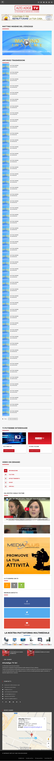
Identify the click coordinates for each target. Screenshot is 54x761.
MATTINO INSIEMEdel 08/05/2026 (14, 330)
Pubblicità (21, 758)
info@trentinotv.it (8, 689)
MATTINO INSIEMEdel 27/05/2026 (14, 242)
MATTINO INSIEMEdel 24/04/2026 (14, 391)
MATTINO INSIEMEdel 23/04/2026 (14, 398)
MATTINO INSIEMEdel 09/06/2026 (14, 188)
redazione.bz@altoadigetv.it (10, 698)
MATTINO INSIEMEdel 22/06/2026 (14, 127)
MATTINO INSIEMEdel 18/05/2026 (14, 290)
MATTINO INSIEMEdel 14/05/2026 (14, 303)
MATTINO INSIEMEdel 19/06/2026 (14, 134)
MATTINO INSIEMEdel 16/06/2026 (14, 154)
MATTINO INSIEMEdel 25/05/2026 (14, 256)
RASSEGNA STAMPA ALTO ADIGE (17, 652)
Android (21, 585)
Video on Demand (13, 418)
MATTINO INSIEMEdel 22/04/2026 (14, 405)
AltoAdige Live (27, 528)
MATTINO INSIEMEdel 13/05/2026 (14, 310)
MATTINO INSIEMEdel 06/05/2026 (14, 344)
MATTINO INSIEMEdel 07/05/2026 (14, 337)
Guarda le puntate (9, 450)
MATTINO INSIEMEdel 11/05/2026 (14, 324)
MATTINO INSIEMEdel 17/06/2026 (14, 147)
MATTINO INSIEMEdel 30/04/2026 (14, 364)
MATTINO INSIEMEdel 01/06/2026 (14, 222)
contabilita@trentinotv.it (9, 694)
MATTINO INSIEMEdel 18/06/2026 (14, 141)
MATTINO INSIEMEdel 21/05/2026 (14, 269)
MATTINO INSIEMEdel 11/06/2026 (14, 174)
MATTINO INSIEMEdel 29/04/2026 (14, 371)
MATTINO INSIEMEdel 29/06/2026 (14, 93)
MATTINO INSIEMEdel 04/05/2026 (14, 357)
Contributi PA (48, 758)
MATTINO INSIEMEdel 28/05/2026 (14, 235)
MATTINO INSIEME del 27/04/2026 (14, 384)
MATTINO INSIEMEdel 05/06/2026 (14, 202)
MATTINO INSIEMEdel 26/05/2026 (14, 249)
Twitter (27, 611)
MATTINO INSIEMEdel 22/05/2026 (14, 263)
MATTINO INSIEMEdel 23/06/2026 (14, 120)
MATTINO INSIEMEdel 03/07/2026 (14, 66)
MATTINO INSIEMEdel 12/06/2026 (14, 168)
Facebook (27, 600)
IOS (14, 585)
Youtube (27, 622)
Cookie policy (29, 758)
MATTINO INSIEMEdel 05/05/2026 (14, 351)
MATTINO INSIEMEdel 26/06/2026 (14, 100)
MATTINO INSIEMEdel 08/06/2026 (14, 195)
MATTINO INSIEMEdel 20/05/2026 (14, 276)
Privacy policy (39, 758)
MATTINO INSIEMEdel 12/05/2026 (14, 317)
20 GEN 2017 (8, 516)
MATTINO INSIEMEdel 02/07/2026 (14, 73)
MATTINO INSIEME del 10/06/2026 (14, 181)
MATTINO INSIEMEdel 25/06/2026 (14, 107)
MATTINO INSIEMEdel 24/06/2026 (14, 113)
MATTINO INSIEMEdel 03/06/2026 (14, 215)
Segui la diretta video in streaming (27, 530)
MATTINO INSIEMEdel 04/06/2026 (14, 208)
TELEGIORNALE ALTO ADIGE (41, 652)
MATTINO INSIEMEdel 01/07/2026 (14, 80)
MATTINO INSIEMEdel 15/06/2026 (14, 161)
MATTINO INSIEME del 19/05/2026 (14, 283)
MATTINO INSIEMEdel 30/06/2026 (14, 86)
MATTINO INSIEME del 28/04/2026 (14, 378)
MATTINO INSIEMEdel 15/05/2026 (14, 296)
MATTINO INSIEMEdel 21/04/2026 (14, 412)
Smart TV (7, 585)
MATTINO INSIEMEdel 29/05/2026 (14, 229)
